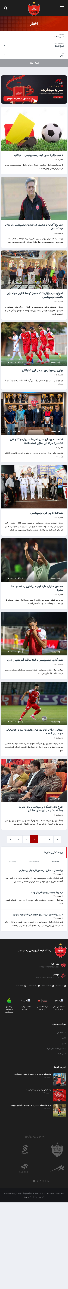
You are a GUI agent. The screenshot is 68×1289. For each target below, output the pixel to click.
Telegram (32, 986)
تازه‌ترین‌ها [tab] (55, 861)
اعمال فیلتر (34, 63)
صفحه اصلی (61, 1033)
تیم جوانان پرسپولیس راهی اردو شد (47, 892)
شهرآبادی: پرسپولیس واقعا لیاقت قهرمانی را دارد (35, 660)
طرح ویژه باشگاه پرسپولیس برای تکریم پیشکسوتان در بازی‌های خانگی (41, 809)
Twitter (59, 986)
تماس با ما (62, 1054)
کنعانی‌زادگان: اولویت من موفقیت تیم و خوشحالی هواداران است (34, 732)
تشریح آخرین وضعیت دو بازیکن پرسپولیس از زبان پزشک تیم (34, 227)
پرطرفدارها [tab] (12, 861)
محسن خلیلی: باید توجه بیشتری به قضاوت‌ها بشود (37, 588)
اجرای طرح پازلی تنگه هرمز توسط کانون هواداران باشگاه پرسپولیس (35, 295)
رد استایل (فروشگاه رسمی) (56, 1048)
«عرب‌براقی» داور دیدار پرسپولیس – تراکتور (38, 155)
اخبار (64, 1038)
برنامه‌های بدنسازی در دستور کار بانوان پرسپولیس (41, 870)
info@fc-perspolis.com (49, 967)
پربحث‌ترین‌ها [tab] (34, 861)
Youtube (20, 986)
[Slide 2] (31, 101)
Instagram (46, 986)
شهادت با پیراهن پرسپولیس (46, 513)
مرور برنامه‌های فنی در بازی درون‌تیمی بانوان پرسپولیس (38, 914)
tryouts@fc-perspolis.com (47, 977)
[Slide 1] (35, 101)
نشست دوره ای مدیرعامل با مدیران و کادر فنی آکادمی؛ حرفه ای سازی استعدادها (36, 441)
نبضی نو (26, 1196)
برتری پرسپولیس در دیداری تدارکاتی (42, 370)
